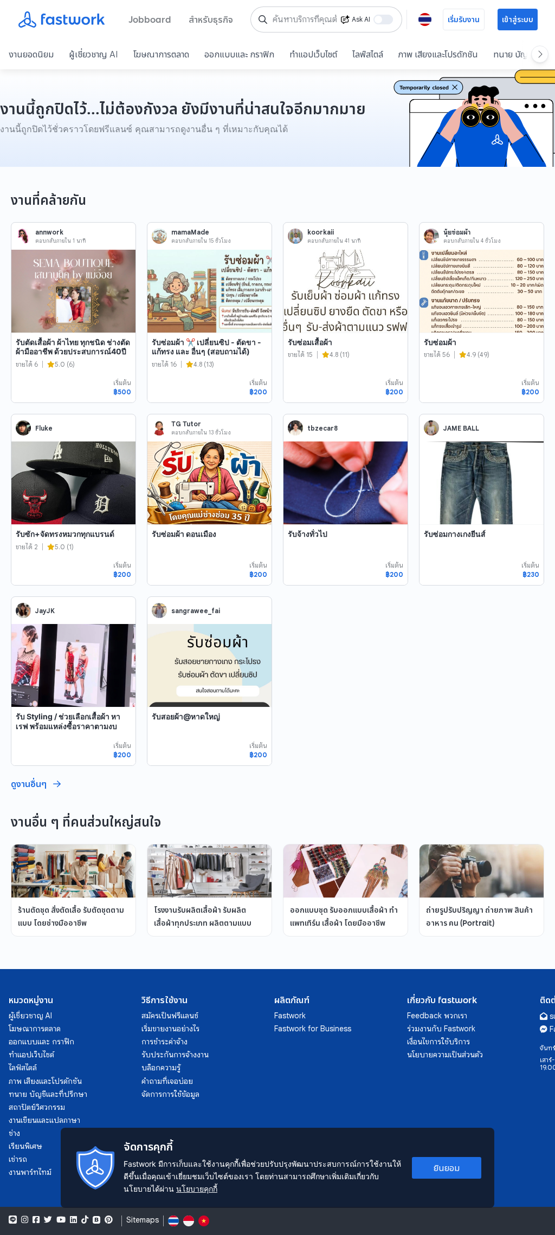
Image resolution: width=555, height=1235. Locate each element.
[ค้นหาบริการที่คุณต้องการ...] (262, 19)
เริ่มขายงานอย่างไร (170, 1028)
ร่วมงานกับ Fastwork (441, 1028)
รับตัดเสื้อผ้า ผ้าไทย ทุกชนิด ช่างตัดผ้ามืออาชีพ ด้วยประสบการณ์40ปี (73, 346)
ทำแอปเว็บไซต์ (313, 54)
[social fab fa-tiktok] (84, 1220)
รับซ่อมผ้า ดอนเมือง (184, 533)
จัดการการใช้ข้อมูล (170, 1094)
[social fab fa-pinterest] (109, 1220)
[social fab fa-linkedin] (73, 1220)
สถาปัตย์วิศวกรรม (37, 1107)
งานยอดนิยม (31, 54)
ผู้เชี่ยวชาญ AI (93, 54)
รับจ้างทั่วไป (307, 533)
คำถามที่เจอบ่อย (167, 1081)
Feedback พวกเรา (437, 1015)
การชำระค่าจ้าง (164, 1041)
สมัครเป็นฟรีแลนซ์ (169, 1015)
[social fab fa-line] (13, 1220)
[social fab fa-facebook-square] (36, 1220)
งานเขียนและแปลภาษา (44, 1120)
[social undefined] (96, 1220)
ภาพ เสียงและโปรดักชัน (438, 54)
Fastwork (290, 1015)
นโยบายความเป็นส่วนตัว (445, 1054)
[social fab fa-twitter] (48, 1220)
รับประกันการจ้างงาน (175, 1054)
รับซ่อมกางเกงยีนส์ (455, 533)
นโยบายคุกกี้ (196, 1188)
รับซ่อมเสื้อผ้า (310, 342)
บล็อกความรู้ (160, 1067)
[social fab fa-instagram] (24, 1220)
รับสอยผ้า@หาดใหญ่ (186, 716)
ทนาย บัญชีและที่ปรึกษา (48, 1094)
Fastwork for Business (312, 1028)
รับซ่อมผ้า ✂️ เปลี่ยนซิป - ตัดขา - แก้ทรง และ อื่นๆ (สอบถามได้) (206, 346)
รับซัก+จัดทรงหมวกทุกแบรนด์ (65, 533)
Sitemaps (142, 1220)
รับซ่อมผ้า (440, 342)
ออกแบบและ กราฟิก (239, 54)
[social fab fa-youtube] (61, 1220)
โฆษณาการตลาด (161, 54)
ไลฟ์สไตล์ (367, 54)
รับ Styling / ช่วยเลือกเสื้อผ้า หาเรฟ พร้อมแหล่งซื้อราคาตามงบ (68, 721)
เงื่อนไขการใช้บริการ (438, 1041)
